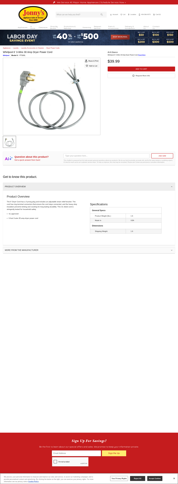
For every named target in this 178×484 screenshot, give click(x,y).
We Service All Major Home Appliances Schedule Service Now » (91, 2)
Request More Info (143, 76)
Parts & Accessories (113, 27)
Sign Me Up (114, 453)
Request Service (97, 27)
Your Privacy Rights (119, 478)
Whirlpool (6, 55)
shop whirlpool (120, 37)
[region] (89, 478)
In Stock (32, 27)
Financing (87, 27)
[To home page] (33, 14)
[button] (110, 14)
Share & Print (93, 61)
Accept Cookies (155, 478)
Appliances (22, 27)
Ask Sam (162, 156)
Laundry (16, 48)
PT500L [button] (22, 55)
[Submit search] (102, 14)
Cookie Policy (33, 481)
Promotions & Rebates (70, 27)
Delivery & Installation (130, 27)
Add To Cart (141, 69)
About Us (146, 27)
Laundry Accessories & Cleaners (32, 48)
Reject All (137, 478)
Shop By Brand (54, 27)
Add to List (93, 66)
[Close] (174, 478)
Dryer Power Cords (53, 48)
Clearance (43, 27)
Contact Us (156, 27)
